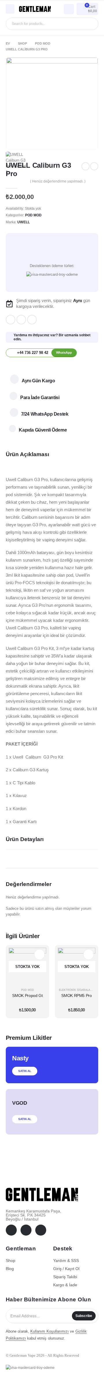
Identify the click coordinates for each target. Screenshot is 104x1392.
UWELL (23, 222)
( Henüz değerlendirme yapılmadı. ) (58, 181)
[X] (21, 319)
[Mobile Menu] (10, 9)
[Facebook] (10, 319)
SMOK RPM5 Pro (76, 995)
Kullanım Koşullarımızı (49, 1331)
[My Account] (69, 9)
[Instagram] (32, 319)
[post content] (27, 966)
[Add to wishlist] (52, 251)
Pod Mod (33, 215)
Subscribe (83, 1316)
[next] (94, 166)
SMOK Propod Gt (27, 995)
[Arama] (89, 24)
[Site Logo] (35, 9)
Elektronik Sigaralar (75, 990)
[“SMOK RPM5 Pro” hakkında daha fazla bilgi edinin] (88, 954)
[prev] (85, 166)
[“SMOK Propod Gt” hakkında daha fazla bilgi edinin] (39, 954)
